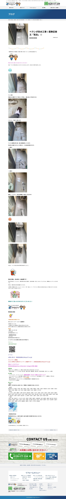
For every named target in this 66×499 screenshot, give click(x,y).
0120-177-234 (54, 3)
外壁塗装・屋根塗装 (12, 475)
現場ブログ (50, 485)
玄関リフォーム (36, 480)
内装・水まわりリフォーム (50, 475)
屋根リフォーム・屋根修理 (26, 475)
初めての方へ (11, 7)
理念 (40, 487)
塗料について (12, 477)
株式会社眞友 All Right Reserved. (33, 497)
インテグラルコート (14, 480)
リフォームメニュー (33, 7)
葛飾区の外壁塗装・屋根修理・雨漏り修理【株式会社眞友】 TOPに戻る (33, 465)
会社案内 (41, 484)
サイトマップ (50, 488)
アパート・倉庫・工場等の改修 (50, 477)
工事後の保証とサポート (33, 487)
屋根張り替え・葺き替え (26, 477)
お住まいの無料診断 (33, 485)
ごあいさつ (41, 485)
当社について (22, 7)
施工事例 (43, 7)
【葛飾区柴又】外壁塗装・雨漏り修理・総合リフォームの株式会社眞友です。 (22, 51)
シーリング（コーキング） (39, 477)
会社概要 (41, 488)
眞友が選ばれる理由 (33, 484)
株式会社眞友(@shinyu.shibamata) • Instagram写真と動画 (22, 366)
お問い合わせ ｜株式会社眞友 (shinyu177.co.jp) (20, 357)
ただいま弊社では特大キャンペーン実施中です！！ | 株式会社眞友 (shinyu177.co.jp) (29, 361)
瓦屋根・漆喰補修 (25, 480)
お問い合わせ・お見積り (54, 7)
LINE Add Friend (12, 344)
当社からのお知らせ (42, 490)
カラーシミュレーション (14, 478)
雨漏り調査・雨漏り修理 (37, 478)
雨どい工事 (24, 478)
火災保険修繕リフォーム (49, 478)
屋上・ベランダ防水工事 (37, 475)
